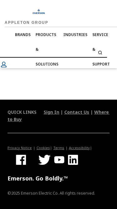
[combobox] (53, 53)
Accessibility (79, 147)
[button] (3, 64)
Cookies (43, 147)
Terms (58, 147)
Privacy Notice (19, 147)
